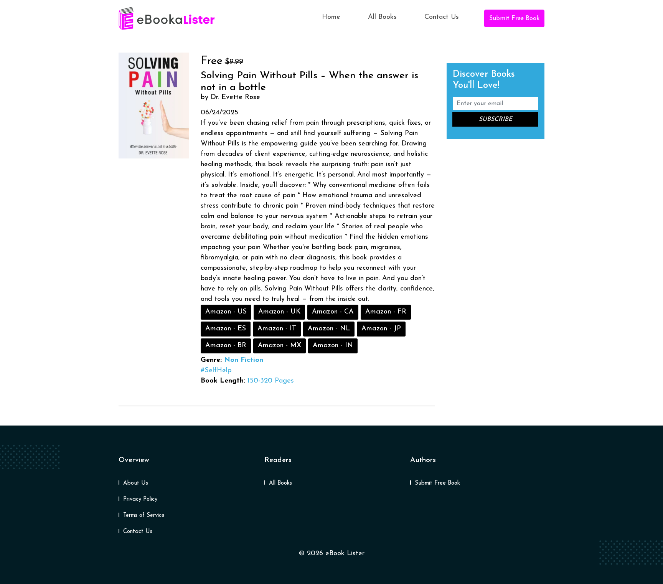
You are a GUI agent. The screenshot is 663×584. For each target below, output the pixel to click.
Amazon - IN (333, 345)
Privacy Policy (140, 499)
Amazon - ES (225, 328)
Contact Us (441, 17)
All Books (382, 17)
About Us (135, 483)
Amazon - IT (276, 328)
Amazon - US (226, 311)
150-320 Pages (270, 381)
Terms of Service (144, 515)
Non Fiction (243, 360)
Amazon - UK (279, 311)
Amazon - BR (225, 345)
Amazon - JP (381, 328)
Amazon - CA (333, 311)
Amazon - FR (385, 311)
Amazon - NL (329, 328)
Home (331, 17)
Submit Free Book (514, 18)
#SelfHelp (216, 370)
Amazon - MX (279, 345)
